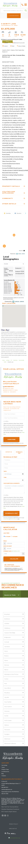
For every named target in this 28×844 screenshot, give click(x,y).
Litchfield (6, 623)
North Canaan (7, 720)
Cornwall (6, 642)
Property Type (9, 602)
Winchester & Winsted (10, 743)
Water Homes (9, 609)
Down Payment (7, 546)
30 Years (7, 536)
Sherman (6, 665)
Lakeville (6, 697)
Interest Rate (11, 551)
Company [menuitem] (3, 775)
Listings (7, 360)
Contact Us (8, 451)
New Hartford (8, 706)
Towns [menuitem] (3, 767)
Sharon (6, 660)
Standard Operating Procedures (10, 809)
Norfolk (6, 715)
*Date (4, 471)
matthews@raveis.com (6, 789)
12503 (5, 362)
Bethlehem (7, 619)
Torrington (6, 734)
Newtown (6, 711)
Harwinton (7, 646)
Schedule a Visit (19, 452)
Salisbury (6, 725)
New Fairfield (7, 702)
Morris (6, 651)
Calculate (14, 559)
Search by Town (10, 595)
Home (3, 360)
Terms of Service (14, 519)
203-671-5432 (4, 793)
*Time (4, 477)
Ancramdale (21, 360)
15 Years (14, 536)
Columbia (15, 360)
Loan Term (6, 533)
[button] (26, 10)
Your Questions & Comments (11, 483)
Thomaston (7, 729)
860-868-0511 (9, 386)
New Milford (7, 688)
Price (5, 540)
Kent (5, 683)
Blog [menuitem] (2, 773)
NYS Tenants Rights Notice (9, 811)
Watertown (7, 739)
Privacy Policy (6, 519)
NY (11, 360)
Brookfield (7, 614)
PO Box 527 (4, 781)
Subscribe (11, 439)
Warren (6, 669)
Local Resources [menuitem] (5, 771)
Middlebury (7, 628)
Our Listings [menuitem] (4, 765)
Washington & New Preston (11, 674)
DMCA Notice (13, 828)
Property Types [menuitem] (5, 769)
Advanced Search (14, 15)
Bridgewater (7, 637)
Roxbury (6, 655)
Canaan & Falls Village (9, 632)
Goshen (6, 679)
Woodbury (7, 692)
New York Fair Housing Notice (9, 806)
